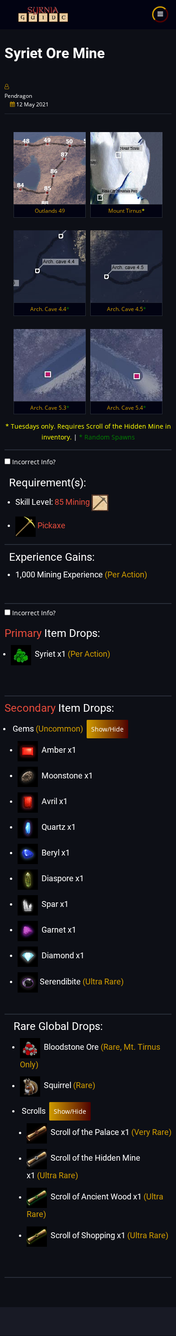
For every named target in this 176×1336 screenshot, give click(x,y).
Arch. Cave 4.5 (126, 309)
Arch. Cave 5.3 (49, 407)
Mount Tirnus (126, 210)
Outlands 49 (50, 210)
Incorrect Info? (34, 462)
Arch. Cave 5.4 (126, 407)
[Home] (42, 13)
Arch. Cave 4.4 (49, 309)
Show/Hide (107, 729)
